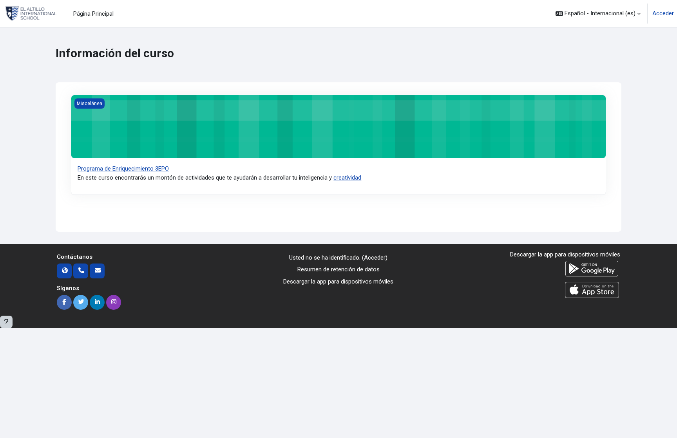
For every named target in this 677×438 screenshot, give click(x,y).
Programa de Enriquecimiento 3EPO (123, 168)
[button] (598, 13)
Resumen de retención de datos (338, 269)
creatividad (347, 177)
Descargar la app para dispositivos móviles (338, 281)
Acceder (663, 13)
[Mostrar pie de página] (6, 322)
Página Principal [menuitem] (93, 13)
